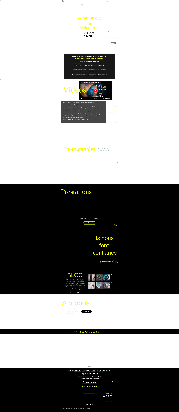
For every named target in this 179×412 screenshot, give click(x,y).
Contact (116, 1)
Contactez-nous (89, 386)
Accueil (107, 1)
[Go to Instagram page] (108, 396)
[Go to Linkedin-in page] (113, 396)
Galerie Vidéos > (110, 111)
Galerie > (105, 155)
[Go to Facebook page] (106, 396)
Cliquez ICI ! (86, 311)
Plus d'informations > (89, 223)
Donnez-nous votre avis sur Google (110, 382)
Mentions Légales (109, 401)
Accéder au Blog (75, 293)
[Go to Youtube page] (104, 396)
